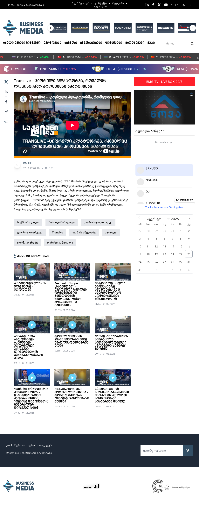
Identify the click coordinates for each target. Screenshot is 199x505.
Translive (57, 232)
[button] (50, 28)
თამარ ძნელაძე (84, 232)
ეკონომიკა (52, 43)
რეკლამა (118, 3)
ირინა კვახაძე (27, 242)
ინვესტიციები (91, 43)
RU (183, 5)
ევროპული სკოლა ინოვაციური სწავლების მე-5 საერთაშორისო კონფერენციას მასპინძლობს (110, 291)
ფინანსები (113, 43)
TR (189, 5)
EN (177, 5)
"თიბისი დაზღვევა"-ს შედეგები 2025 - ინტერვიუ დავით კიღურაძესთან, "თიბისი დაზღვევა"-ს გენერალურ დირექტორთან (31, 398)
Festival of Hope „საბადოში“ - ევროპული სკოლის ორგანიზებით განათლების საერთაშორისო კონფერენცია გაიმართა (70, 294)
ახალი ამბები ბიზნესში (21, 43)
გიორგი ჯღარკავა (30, 232)
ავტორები (100, 6)
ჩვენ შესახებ (80, 3)
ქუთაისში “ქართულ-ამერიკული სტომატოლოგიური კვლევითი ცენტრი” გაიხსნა (111, 343)
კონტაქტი (101, 3)
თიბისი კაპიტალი (60, 242)
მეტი (151, 43)
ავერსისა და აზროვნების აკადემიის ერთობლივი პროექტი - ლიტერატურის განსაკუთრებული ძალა (28, 347)
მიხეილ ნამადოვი (62, 222)
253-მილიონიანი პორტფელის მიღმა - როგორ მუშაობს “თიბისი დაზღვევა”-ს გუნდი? (71, 395)
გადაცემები (134, 43)
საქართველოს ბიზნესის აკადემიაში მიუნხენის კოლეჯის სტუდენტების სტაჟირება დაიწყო (112, 395)
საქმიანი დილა (28, 222)
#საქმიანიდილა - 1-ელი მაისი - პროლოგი (30, 286)
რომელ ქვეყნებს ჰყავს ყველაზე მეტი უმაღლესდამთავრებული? (71, 341)
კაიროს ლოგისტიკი (98, 222)
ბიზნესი (70, 43)
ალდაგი (111, 232)
